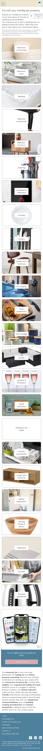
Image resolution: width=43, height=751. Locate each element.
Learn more (22, 662)
